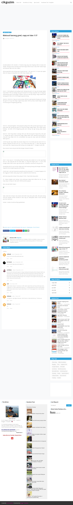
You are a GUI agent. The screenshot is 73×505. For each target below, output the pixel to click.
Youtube (59, 377)
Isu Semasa (54, 369)
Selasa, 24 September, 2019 (18, 270)
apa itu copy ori (7, 227)
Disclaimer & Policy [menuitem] (27, 2)
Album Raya (54, 362)
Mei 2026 (61, 290)
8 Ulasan (53, 47)
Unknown (9, 296)
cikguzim (7, 2)
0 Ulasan (53, 106)
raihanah (9, 254)
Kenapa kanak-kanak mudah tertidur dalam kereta (36, 468)
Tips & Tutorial (36, 227)
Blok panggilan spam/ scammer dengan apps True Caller (62, 350)
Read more (57, 40)
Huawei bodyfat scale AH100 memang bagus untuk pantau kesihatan (62, 335)
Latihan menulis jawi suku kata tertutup (64, 228)
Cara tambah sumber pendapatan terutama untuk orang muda (62, 311)
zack (8, 283)
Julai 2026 (61, 285)
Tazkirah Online (55, 375)
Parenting (54, 373)
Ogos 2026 (61, 282)
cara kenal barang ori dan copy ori (18, 227)
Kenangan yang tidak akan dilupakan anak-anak (35, 482)
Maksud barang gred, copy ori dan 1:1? (64, 248)
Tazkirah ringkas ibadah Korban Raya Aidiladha (62, 103)
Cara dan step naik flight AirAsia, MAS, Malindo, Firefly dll (35, 461)
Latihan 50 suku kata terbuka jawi (64, 237)
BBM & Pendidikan (62, 362)
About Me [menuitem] (18, 2)
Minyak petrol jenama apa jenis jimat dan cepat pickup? (63, 90)
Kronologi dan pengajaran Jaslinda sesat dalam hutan (62, 57)
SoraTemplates (9, 503)
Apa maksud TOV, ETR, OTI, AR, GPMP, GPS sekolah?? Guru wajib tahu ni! (64, 170)
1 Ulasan (53, 60)
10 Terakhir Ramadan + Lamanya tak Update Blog (35, 497)
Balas (8, 258)
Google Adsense (55, 366)
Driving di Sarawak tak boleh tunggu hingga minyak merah (63, 83)
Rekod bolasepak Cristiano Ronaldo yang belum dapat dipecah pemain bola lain (62, 64)
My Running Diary (63, 371)
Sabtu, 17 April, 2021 (16, 296)
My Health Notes (55, 371)
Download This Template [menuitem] (47, 2)
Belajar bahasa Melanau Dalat (63, 217)
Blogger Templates (24, 503)
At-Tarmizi (9, 262)
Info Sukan (62, 366)
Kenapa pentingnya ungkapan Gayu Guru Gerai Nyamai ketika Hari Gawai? (63, 117)
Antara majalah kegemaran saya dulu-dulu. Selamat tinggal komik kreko (63, 341)
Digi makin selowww (62, 315)
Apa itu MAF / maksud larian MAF (64, 268)
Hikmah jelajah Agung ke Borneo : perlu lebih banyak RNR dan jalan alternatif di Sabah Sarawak (36, 489)
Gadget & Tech (64, 364)
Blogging (54, 364)
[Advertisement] (36, 17)
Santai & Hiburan (65, 373)
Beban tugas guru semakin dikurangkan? (62, 109)
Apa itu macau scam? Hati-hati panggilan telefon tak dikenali (63, 320)
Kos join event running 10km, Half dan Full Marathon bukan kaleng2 (63, 37)
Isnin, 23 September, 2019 (17, 254)
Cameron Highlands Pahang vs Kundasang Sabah (64, 258)
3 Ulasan (53, 40)
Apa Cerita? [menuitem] (36, 2)
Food (58, 364)
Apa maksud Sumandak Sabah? (63, 77)
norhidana (9, 270)
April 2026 (61, 292)
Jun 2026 (61, 287)
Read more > (19, 432)
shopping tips (30, 227)
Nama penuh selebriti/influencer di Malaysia (61, 131)
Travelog (54, 377)
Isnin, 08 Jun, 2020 (13, 283)
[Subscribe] (12, 439)
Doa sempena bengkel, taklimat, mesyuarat (63, 192)
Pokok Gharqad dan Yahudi (38, 448)
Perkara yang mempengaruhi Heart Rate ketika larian (63, 326)
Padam (11, 258)
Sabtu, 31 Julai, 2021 (16, 304)
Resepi (59, 373)
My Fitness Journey (62, 369)
